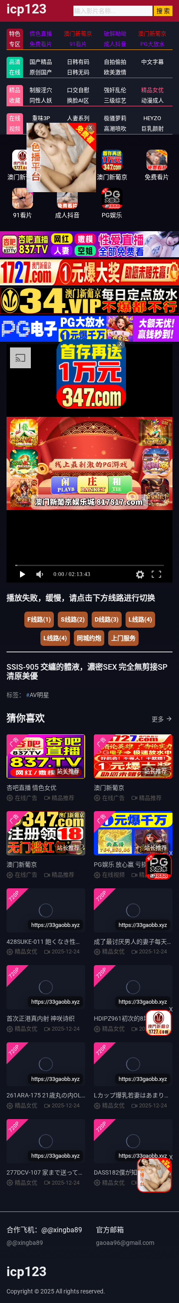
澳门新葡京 (109, 787)
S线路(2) (73, 619)
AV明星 (39, 694)
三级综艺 (115, 100)
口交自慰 (78, 90)
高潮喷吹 (115, 128)
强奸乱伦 (115, 90)
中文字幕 (152, 62)
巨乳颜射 (152, 128)
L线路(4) (140, 619)
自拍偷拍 (115, 62)
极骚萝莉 (115, 118)
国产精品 (41, 62)
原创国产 (41, 72)
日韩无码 (78, 72)
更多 (158, 719)
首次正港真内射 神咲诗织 (41, 1018)
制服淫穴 (41, 90)
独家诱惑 (41, 128)
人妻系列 (78, 118)
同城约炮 (89, 638)
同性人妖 (41, 100)
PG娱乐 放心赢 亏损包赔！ (130, 864)
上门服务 (123, 638)
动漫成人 (152, 100)
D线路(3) (107, 619)
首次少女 (78, 128)
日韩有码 (78, 62)
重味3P (41, 118)
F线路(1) (39, 619)
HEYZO (152, 118)
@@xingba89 (25, 1242)
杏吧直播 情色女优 (31, 787)
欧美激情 (115, 72)
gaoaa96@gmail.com (125, 1242)
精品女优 (152, 90)
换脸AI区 (78, 100)
